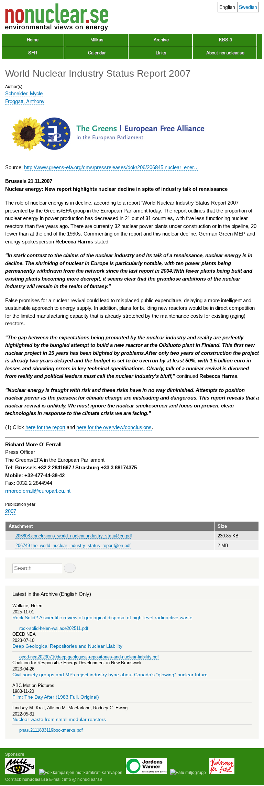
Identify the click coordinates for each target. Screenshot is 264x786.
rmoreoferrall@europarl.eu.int (37, 491)
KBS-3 (225, 39)
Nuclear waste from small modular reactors (59, 719)
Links (161, 52)
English (227, 6)
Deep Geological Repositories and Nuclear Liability (67, 646)
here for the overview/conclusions (114, 427)
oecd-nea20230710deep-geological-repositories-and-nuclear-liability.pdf (89, 656)
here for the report (45, 427)
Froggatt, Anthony (24, 101)
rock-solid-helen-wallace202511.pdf (53, 628)
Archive (161, 39)
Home (32, 39)
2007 (10, 510)
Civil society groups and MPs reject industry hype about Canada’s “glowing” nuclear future (110, 674)
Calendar (97, 52)
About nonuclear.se (225, 52)
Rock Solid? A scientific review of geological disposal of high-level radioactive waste (102, 617)
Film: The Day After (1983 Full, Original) (55, 697)
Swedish (248, 6)
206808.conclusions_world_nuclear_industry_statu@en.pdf (73, 535)
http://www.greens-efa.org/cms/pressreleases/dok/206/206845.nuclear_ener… (111, 167)
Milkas (96, 39)
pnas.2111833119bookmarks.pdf (51, 730)
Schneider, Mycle (24, 93)
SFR (32, 52)
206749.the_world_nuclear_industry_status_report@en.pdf (73, 545)
